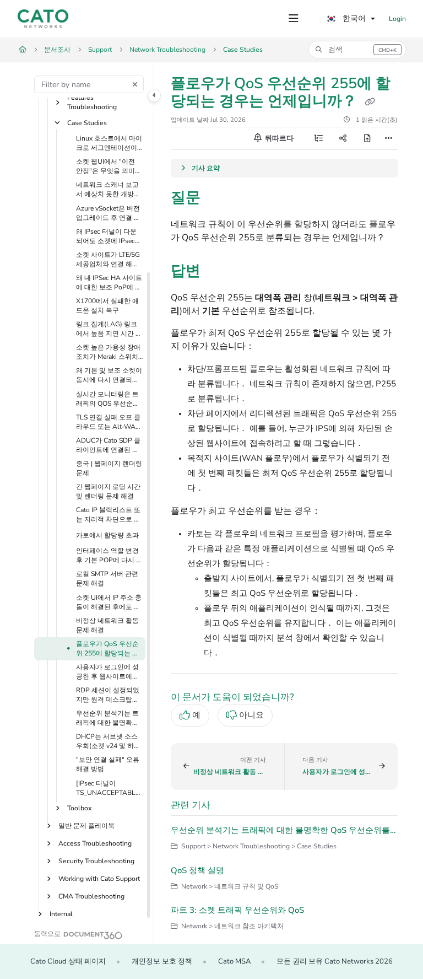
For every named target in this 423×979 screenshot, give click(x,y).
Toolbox (79, 808)
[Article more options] (389, 138)
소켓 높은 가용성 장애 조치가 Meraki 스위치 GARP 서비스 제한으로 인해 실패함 (108, 352)
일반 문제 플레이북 (86, 825)
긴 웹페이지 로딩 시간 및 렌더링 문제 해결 (108, 491)
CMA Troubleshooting (91, 896)
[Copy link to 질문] (217, 199)
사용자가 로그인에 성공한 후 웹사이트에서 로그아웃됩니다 (107, 672)
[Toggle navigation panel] (154, 95)
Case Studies (243, 49)
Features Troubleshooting (92, 102)
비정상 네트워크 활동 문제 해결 (107, 625)
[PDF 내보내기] (367, 138)
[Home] (43, 19)
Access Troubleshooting (95, 843)
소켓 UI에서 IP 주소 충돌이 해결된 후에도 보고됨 (109, 602)
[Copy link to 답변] (217, 272)
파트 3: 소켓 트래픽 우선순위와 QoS (237, 910)
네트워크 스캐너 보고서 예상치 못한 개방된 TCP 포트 (108, 189)
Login (397, 18)
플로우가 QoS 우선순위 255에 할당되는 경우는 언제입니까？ (107, 648)
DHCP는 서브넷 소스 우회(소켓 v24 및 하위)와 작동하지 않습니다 (109, 741)
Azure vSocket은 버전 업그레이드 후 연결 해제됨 (108, 213)
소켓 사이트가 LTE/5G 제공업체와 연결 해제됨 (108, 259)
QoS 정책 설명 (197, 870)
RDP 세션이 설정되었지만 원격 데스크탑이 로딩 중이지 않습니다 (107, 695)
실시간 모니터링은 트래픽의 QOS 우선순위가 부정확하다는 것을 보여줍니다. (107, 399)
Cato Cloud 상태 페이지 (68, 961)
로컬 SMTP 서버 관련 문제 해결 (107, 578)
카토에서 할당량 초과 (107, 535)
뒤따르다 (278, 138)
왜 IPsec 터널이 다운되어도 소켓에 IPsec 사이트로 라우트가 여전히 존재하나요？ (107, 236)
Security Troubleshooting (96, 861)
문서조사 (57, 49)
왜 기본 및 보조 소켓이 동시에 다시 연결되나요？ (109, 375)
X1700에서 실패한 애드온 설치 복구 (107, 306)
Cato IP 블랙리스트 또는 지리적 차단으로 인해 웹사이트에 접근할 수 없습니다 (108, 514)
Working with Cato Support (99, 878)
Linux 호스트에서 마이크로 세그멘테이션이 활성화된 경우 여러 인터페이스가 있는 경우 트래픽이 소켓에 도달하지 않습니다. (109, 143)
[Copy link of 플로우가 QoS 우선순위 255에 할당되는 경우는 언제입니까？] (369, 102)
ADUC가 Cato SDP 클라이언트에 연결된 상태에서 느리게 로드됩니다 (108, 445)
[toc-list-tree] (318, 138)
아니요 (251, 714)
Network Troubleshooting (167, 49)
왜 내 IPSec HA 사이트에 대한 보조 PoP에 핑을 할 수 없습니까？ (109, 282)
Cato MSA (234, 961)
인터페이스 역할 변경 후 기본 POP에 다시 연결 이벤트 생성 (109, 555)
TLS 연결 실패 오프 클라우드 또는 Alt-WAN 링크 (108, 422)
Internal (61, 914)
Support (100, 49)
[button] (357, 49)
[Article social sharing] (342, 138)
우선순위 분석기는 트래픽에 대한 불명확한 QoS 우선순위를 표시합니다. (107, 718)
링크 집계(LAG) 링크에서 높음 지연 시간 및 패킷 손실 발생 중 (109, 329)
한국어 (353, 18)
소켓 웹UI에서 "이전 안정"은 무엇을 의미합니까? (109, 166)
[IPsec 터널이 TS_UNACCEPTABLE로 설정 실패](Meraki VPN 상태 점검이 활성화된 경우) (108, 788)
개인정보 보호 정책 (162, 961)
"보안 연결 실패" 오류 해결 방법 (107, 764)
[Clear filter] (135, 84)
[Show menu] (293, 19)
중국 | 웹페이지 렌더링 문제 (109, 468)
